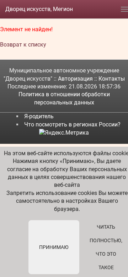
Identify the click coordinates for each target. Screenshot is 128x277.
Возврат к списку (23, 44)
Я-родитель (39, 116)
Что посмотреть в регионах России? (72, 124)
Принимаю (54, 247)
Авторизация (76, 78)
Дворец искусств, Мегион (39, 9)
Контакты (111, 78)
